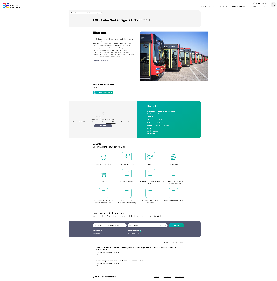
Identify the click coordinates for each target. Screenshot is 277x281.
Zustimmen (103, 125)
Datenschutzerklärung (111, 123)
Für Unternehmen (261, 3)
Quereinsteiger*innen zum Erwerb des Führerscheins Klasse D (121, 261)
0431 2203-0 (157, 119)
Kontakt (156, 277)
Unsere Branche (207, 7)
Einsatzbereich (133, 230)
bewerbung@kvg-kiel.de (162, 125)
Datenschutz (179, 277)
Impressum (167, 277)
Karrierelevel (97, 230)
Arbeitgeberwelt (238, 7)
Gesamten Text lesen (100, 61)
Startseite (74, 13)
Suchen (176, 225)
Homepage (154, 131)
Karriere (152, 133)
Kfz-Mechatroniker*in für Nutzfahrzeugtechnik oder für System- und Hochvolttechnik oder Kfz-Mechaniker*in (135, 249)
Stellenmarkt (222, 7)
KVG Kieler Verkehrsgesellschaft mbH (108, 252)
